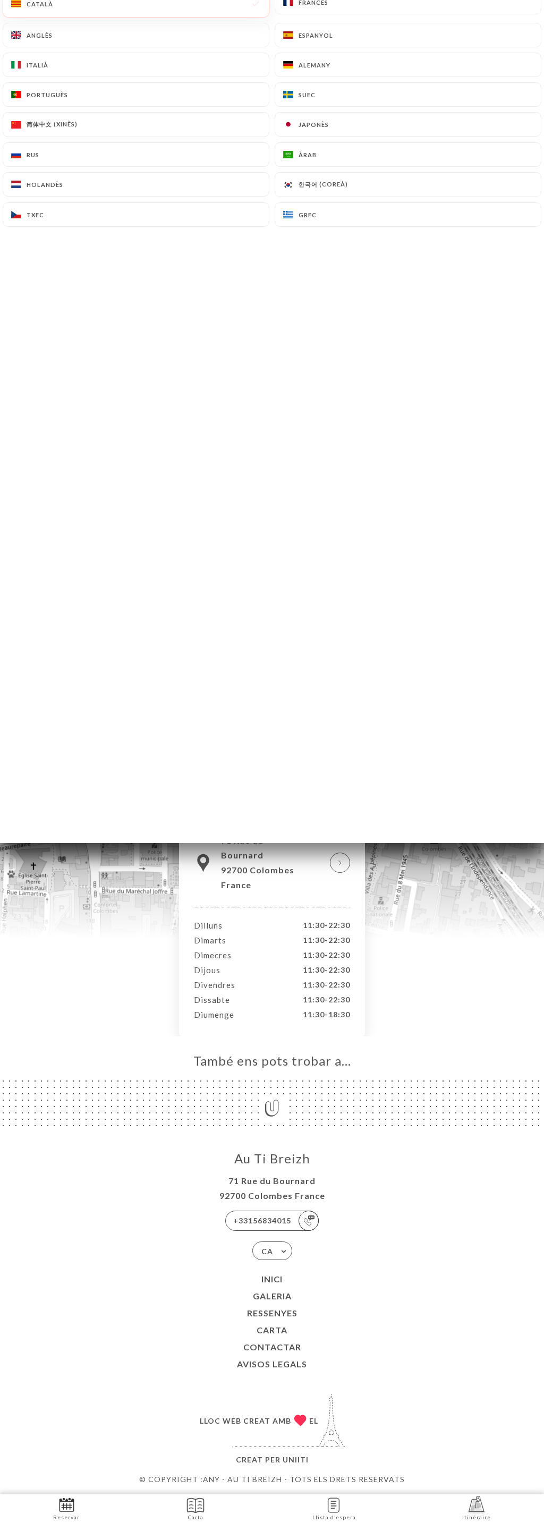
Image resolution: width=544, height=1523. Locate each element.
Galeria (272, 1296)
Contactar (272, 1347)
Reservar (66, 1517)
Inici (272, 1279)
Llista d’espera (334, 1517)
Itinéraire (476, 1517)
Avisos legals (272, 1364)
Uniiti (296, 1459)
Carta (272, 1330)
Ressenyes (272, 1313)
